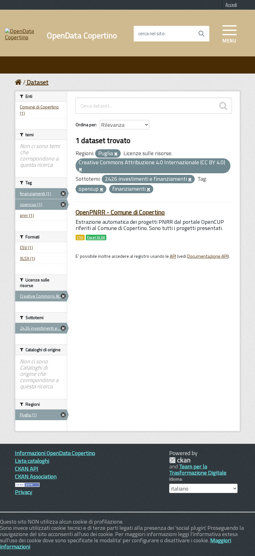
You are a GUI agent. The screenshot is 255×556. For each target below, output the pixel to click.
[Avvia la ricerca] (201, 33)
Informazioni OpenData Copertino (55, 453)
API (173, 256)
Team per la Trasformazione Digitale (197, 469)
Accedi (231, 5)
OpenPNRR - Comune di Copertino (120, 212)
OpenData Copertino (82, 35)
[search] (223, 105)
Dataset (38, 82)
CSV (80, 237)
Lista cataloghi (32, 461)
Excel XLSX (96, 237)
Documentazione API (207, 256)
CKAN (179, 460)
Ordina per (86, 124)
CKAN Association (36, 476)
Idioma (175, 479)
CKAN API (26, 468)
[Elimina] (116, 153)
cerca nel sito (151, 34)
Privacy (23, 492)
